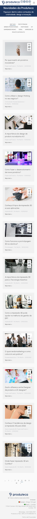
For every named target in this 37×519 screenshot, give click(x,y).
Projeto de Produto (18, 32)
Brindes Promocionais (11, 27)
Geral (20, 29)
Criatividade (24, 27)
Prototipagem (22, 24)
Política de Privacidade (29, 517)
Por (20, 66)
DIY (32, 27)
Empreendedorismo (10, 29)
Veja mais (8, 69)
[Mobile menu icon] (34, 2)
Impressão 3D (29, 29)
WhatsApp (22, 512)
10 (25, 480)
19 (16, 483)
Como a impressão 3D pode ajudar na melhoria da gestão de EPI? (18, 315)
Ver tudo (13, 24)
